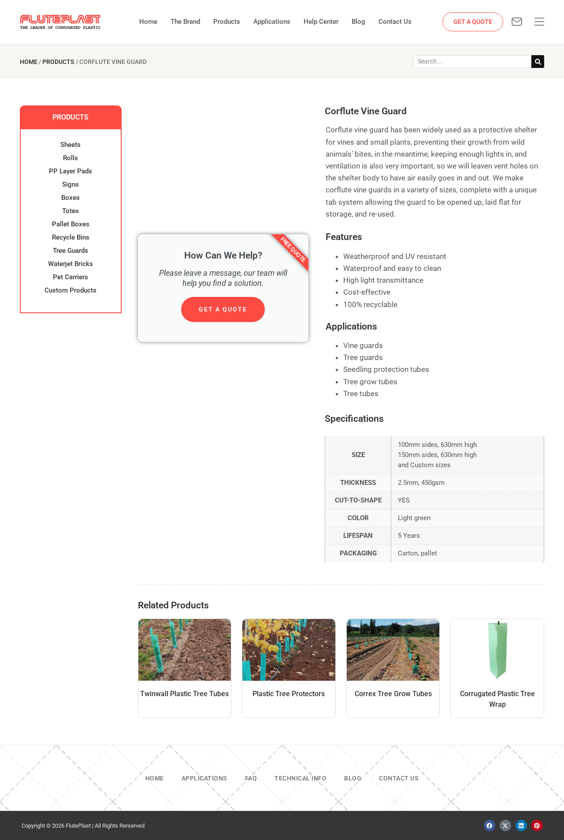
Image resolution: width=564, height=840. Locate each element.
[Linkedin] (521, 825)
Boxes (70, 198)
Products (226, 22)
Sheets (70, 145)
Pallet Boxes (70, 224)
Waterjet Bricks (70, 264)
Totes (70, 211)
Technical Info (301, 778)
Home (148, 22)
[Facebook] (489, 825)
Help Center (321, 22)
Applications (271, 22)
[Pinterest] (537, 825)
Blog (358, 22)
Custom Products (70, 290)
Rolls (70, 158)
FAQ (251, 778)
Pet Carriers (70, 277)
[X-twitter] (505, 825)
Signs (70, 184)
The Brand (185, 22)
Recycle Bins (70, 237)
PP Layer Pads (70, 171)
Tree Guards (70, 251)
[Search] (537, 61)
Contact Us (395, 22)
